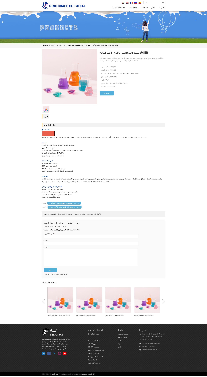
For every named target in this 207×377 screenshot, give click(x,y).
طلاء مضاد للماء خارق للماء (96, 357)
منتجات (145, 7)
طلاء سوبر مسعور (93, 353)
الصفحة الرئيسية (118, 7)
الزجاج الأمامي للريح (94, 363)
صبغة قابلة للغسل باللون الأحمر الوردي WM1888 (64, 207)
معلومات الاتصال (50, 274)
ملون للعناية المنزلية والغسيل (75, 45)
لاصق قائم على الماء (94, 340)
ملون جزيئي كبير (79, 214)
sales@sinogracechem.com (151, 343)
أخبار (153, 7)
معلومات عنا (133, 7)
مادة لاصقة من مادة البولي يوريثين (96, 350)
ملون (60, 45)
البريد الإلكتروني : (49, 234)
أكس (119, 347)
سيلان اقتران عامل (93, 334)
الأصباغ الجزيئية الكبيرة (94, 214)
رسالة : (46, 247)
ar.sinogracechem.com (149, 350)
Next (163, 301)
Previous (44, 301)
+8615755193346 (148, 346)
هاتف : (46, 240)
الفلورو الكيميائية (93, 344)
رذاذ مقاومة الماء (93, 360)
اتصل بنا (162, 7)
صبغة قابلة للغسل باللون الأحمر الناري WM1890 (64, 203)
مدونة (120, 344)
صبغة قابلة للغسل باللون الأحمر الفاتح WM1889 (103, 45)
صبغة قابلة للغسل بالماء (64, 214)
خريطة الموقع (122, 337)
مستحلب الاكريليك (93, 347)
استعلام (107, 93)
